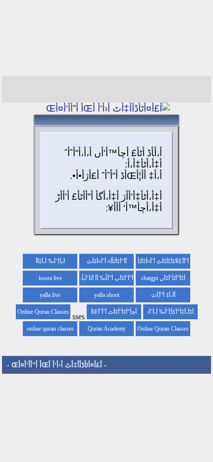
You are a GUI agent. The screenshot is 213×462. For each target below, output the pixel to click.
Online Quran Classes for (43, 313)
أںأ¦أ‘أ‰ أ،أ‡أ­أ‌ (50, 261)
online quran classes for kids (50, 330)
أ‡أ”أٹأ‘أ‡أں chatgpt (163, 278)
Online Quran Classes (163, 328)
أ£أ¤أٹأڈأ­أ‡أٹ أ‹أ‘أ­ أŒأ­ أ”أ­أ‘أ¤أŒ (56, 365)
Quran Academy (107, 328)
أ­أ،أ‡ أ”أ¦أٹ (163, 294)
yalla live (50, 294)
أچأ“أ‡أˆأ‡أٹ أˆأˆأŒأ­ (114, 311)
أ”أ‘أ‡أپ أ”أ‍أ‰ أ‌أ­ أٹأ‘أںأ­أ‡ (107, 280)
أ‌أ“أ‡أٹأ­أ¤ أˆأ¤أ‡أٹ (107, 261)
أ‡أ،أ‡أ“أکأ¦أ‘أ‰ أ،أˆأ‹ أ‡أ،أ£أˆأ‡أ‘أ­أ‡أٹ (170, 313)
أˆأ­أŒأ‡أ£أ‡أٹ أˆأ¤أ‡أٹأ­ (163, 261)
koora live (50, 278)
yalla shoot (106, 294)
